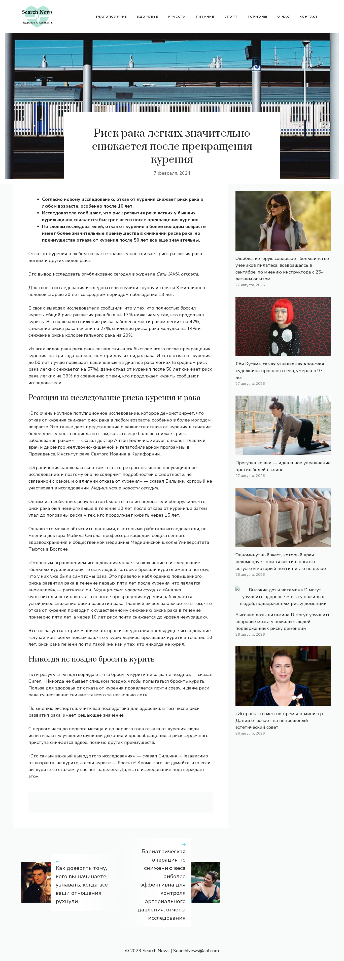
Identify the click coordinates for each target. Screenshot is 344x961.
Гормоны (257, 17)
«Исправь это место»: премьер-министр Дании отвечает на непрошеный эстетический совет (279, 720)
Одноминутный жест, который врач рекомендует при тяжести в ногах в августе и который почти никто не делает (281, 561)
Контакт (308, 17)
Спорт (231, 17)
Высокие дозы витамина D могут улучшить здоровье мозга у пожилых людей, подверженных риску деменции (282, 621)
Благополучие (111, 17)
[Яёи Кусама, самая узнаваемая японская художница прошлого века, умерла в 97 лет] (283, 353)
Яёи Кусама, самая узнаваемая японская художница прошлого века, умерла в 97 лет (279, 370)
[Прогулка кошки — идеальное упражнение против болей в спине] (283, 451)
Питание (205, 17)
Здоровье (147, 17)
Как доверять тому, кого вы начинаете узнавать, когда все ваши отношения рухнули (82, 884)
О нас (283, 17)
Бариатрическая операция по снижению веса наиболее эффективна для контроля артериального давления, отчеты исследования (162, 885)
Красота (177, 17)
